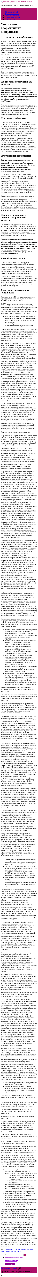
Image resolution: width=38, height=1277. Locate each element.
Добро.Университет (12, 15)
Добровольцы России (24, 2)
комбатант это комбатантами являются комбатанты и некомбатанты (17, 1250)
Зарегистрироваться (12, 14)
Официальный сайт (11, 12)
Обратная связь (10, 19)
